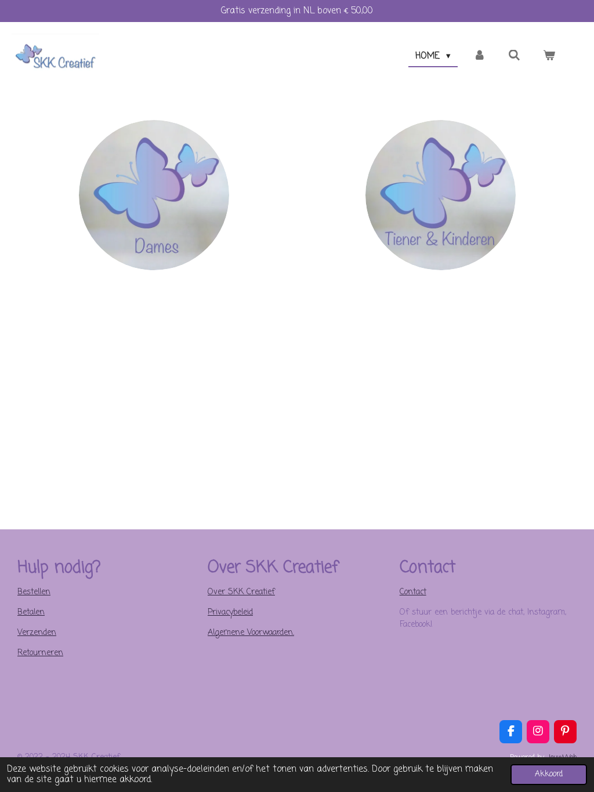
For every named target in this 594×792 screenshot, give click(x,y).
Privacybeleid (230, 612)
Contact (413, 592)
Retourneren (40, 653)
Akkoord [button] (549, 774)
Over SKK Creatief (241, 592)
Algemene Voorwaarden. (251, 633)
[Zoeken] (514, 56)
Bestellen (33, 592)
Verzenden (36, 633)
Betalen (31, 612)
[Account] (479, 56)
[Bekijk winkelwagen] (549, 56)
